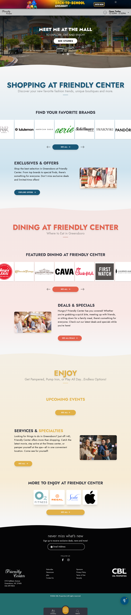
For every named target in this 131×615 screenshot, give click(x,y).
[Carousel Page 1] (63, 54)
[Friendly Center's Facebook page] (63, 559)
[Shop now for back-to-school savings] (99, 4)
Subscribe (49, 569)
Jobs (47, 575)
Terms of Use (80, 575)
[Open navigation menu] (65, 610)
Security (79, 578)
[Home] (49, 12)
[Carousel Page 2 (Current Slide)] (68, 54)
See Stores (65, 41)
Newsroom (50, 572)
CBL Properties (61, 596)
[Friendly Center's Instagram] (68, 559)
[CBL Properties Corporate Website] (112, 572)
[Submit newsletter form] (80, 546)
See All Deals (68, 338)
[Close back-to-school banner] (116, 2)
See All (64, 147)
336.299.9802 (10, 586)
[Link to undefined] (24, 129)
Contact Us (50, 578)
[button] (118, 12)
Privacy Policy (81, 572)
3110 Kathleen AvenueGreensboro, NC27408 (13, 582)
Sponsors (79, 569)
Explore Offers (26, 192)
